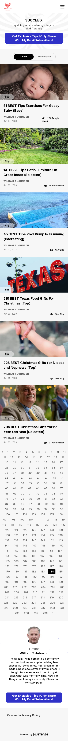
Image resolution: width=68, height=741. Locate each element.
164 (60, 555)
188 (25, 576)
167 (25, 561)
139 (25, 540)
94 (22, 509)
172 (7, 566)
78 (22, 498)
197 (43, 581)
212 (52, 592)
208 (16, 592)
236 (26, 613)
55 (30, 483)
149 (52, 545)
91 (61, 503)
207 (7, 592)
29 (14, 467)
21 (14, 462)
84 (7, 503)
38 (22, 472)
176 (43, 566)
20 (6, 462)
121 (55, 524)
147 (34, 545)
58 (53, 483)
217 (34, 597)
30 (22, 467)
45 (14, 478)
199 (61, 581)
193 (7, 581)
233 (52, 607)
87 (30, 503)
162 (42, 555)
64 (37, 488)
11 (5, 457)
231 (34, 607)
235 (17, 613)
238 (45, 613)
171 (60, 561)
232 (43, 607)
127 (43, 529)
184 (52, 571)
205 (52, 587)
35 (61, 467)
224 (33, 602)
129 (61, 529)
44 (6, 478)
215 (16, 597)
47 (30, 478)
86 (22, 503)
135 (52, 535)
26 (53, 462)
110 (31, 519)
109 (22, 519)
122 (63, 524)
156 (51, 550)
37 (14, 472)
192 (60, 576)
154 (34, 550)
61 (14, 488)
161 (34, 555)
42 (53, 472)
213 (61, 592)
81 (45, 498)
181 (25, 571)
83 (61, 498)
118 (29, 524)
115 (4, 524)
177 (52, 566)
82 (53, 498)
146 (25, 545)
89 (46, 503)
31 (30, 467)
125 (25, 529)
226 (52, 602)
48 (38, 478)
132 (25, 535)
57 (45, 483)
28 (6, 467)
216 (25, 597)
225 (43, 602)
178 (61, 566)
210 (35, 592)
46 (22, 478)
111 (38, 519)
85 (14, 503)
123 (7, 529)
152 (16, 550)
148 (43, 545)
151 (8, 550)
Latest (23, 56)
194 (16, 581)
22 (22, 462)
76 (6, 498)
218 (43, 597)
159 (16, 555)
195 (25, 581)
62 (22, 488)
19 (63, 457)
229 (15, 607)
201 (15, 587)
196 (34, 581)
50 (54, 478)
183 (43, 571)
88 (38, 503)
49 (46, 478)
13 (19, 457)
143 (61, 540)
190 (43, 576)
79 (30, 498)
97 (45, 509)
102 (25, 514)
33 (45, 467)
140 (34, 540)
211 (44, 592)
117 (21, 524)
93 (14, 509)
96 (38, 509)
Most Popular (44, 56)
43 (61, 472)
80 (38, 498)
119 (37, 524)
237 (35, 613)
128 (52, 529)
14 (26, 457)
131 (16, 535)
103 (34, 514)
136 (60, 535)
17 (48, 457)
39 (30, 472)
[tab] (24, 56)
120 (46, 524)
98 (53, 509)
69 (14, 493)
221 (6, 602)
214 (7, 597)
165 (8, 561)
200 (6, 587)
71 (30, 493)
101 (16, 514)
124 (16, 529)
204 (43, 587)
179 (8, 571)
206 (62, 587)
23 (29, 462)
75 (61, 493)
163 (51, 555)
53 (14, 483)
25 (45, 462)
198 (52, 581)
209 (26, 592)
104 (43, 514)
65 (45, 488)
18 (55, 457)
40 (38, 472)
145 (16, 545)
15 (34, 457)
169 (43, 561)
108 (13, 519)
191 (52, 576)
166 (16, 561)
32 (37, 467)
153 (25, 550)
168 (34, 561)
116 (12, 524)
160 (25, 555)
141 (43, 540)
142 (52, 540)
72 (37, 493)
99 (61, 509)
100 (8, 514)
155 (42, 550)
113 (55, 519)
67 (61, 488)
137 (7, 540)
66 (53, 488)
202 (24, 587)
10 (64, 452)
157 (60, 550)
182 (34, 571)
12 (11, 457)
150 (61, 545)
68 (7, 493)
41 (45, 472)
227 (62, 602)
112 (47, 519)
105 (52, 514)
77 (14, 498)
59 (60, 483)
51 (62, 478)
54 (22, 483)
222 (15, 602)
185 (61, 571)
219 (52, 597)
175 (34, 566)
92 (6, 509)
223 (24, 602)
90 (53, 503)
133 (34, 535)
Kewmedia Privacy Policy (23, 715)
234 (62, 607)
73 (45, 493)
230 (24, 607)
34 (53, 467)
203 (33, 587)
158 (8, 555)
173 (16, 566)
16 (41, 457)
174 (25, 566)
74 (53, 493)
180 (16, 571)
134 (43, 535)
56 (37, 483)
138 (16, 540)
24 (37, 462)
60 (6, 488)
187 (16, 576)
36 (6, 472)
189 (34, 576)
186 (8, 576)
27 (61, 462)
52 (7, 483)
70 (22, 493)
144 (7, 545)
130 (8, 535)
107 (4, 519)
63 (29, 488)
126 (34, 529)
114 (64, 519)
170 (52, 561)
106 (60, 514)
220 (60, 597)
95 (30, 509)
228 (6, 607)
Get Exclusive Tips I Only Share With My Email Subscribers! (34, 38)
